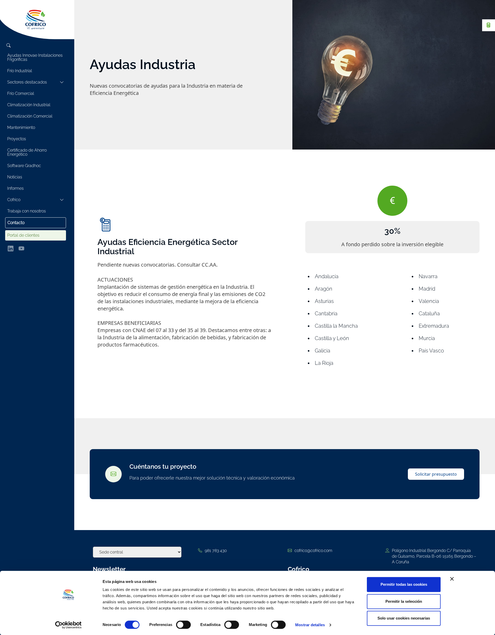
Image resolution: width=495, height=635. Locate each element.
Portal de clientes (23, 235)
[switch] (183, 625)
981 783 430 (216, 550)
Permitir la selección (403, 601)
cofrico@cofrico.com (313, 550)
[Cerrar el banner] (452, 579)
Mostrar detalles (310, 625)
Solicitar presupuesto (436, 474)
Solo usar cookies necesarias (403, 618)
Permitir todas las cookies (404, 584)
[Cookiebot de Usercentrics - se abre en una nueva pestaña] (68, 625)
